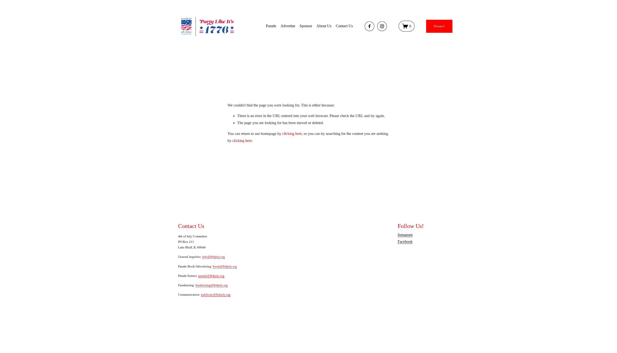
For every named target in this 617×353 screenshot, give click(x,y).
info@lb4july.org (213, 257)
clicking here (292, 134)
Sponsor (306, 26)
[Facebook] (369, 26)
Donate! (439, 26)
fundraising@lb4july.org (211, 285)
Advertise (288, 26)
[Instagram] (382, 26)
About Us (323, 26)
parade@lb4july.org (211, 276)
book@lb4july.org (225, 266)
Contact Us (344, 26)
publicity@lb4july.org (215, 294)
